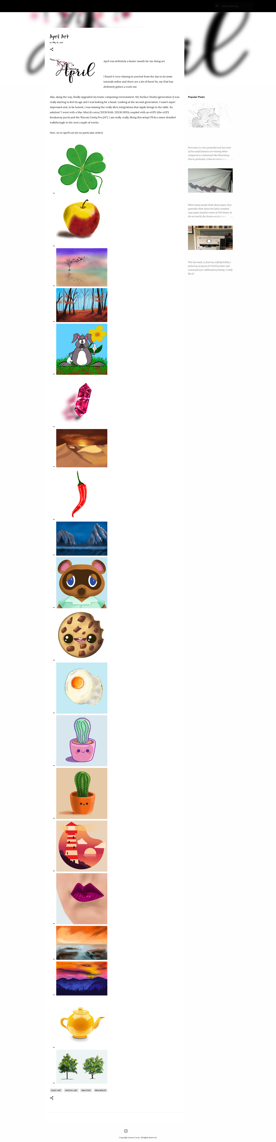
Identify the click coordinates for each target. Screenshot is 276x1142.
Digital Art (71, 1090)
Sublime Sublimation (198, 254)
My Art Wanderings (47, 6)
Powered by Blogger (140, 1131)
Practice (86, 1090)
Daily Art (56, 1090)
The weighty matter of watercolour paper (209, 197)
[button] (52, 49)
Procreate (100, 1090)
